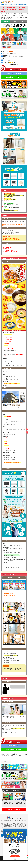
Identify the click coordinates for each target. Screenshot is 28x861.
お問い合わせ (6, 761)
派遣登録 (25, 4)
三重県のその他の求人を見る (14, 809)
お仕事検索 (27, 429)
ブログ (12, 4)
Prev (3, 32)
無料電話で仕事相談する (14, 69)
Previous (2, 800)
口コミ (16, 4)
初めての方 (7, 4)
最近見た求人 (27, 432)
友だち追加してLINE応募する (14, 77)
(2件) (14, 62)
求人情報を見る (14, 64)
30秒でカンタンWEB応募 (14, 73)
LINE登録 (20, 4)
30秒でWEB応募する (14, 746)
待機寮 (2, 4)
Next (25, 32)
